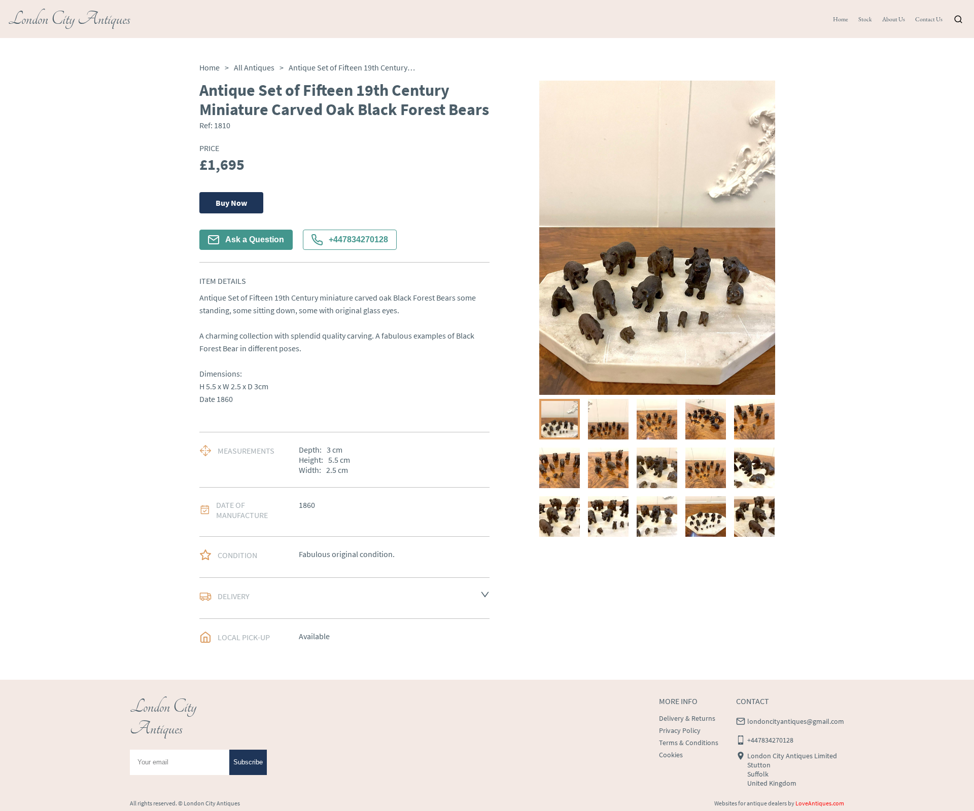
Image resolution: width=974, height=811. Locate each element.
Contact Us (929, 19)
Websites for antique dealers (750, 803)
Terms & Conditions (688, 742)
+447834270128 (358, 239)
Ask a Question (254, 239)
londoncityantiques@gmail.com (795, 721)
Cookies (671, 754)
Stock (865, 19)
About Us (893, 19)
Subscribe (248, 762)
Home (840, 19)
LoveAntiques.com (819, 803)
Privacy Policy (680, 730)
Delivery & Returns (687, 718)
